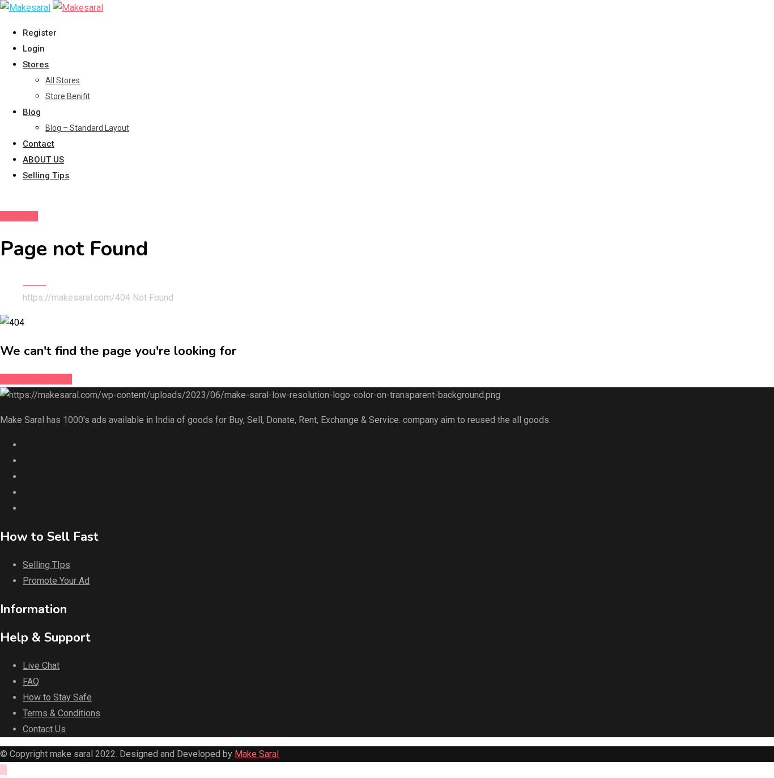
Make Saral (257, 754)
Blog (32, 112)
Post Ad (22, 216)
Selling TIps (46, 564)
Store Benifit (67, 96)
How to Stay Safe (57, 697)
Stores (36, 64)
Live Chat (41, 665)
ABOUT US (43, 160)
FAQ (31, 681)
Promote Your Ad (56, 580)
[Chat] (3, 200)
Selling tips (46, 175)
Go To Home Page (36, 379)
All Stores (62, 80)
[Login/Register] (12, 200)
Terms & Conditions (61, 713)
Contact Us (44, 729)
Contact (38, 144)
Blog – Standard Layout (87, 127)
